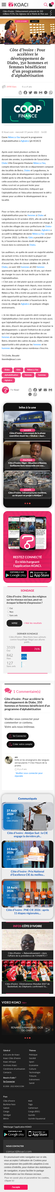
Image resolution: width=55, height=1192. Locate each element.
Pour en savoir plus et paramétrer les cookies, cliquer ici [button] (27, 1179)
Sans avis (13, 615)
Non (11, 612)
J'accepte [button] (16, 1187)
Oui (11, 608)
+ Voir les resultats (33, 623)
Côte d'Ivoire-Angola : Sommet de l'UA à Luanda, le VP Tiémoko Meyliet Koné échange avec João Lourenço (25, 14)
